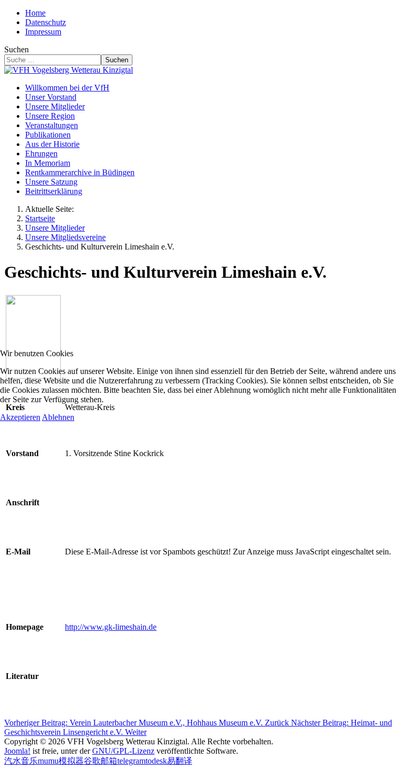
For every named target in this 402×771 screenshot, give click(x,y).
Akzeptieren (20, 417)
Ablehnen (58, 417)
